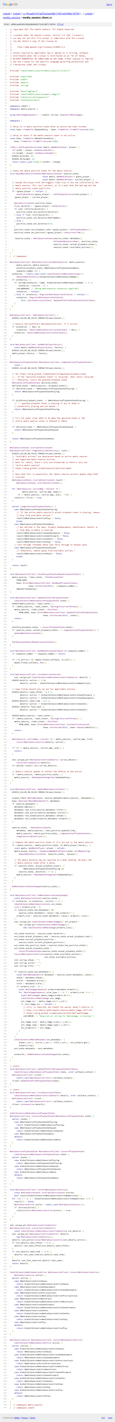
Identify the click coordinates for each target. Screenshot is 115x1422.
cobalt (7, 13)
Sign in (109, 4)
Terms (32, 1417)
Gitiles (17, 1417)
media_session (11, 17)
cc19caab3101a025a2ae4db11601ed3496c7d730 (51, 13)
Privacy (24, 1417)
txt (103, 1417)
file (60, 24)
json (110, 1417)
